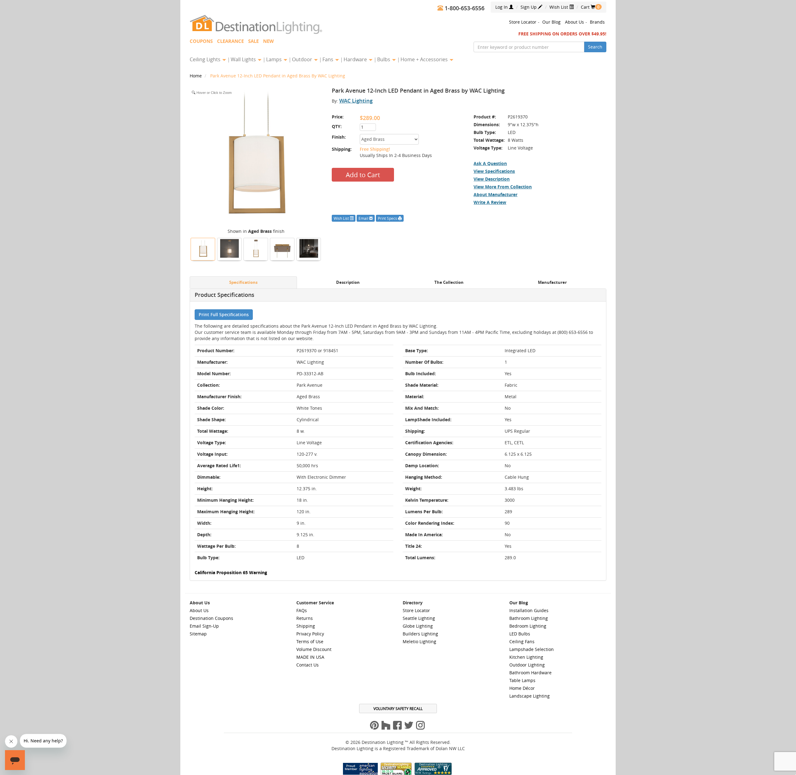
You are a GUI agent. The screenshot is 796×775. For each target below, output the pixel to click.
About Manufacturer (495, 194)
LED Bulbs (519, 634)
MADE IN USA (310, 657)
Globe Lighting (418, 626)
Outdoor (302, 59)
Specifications (243, 282)
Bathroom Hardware (530, 673)
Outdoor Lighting (527, 665)
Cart (588, 7)
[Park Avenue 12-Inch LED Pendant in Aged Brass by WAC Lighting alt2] (229, 248)
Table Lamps (522, 680)
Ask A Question (490, 163)
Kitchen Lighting (526, 657)
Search (595, 47)
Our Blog (551, 22)
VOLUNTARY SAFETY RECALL (398, 708)
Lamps (274, 59)
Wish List (559, 7)
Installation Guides (528, 610)
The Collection (449, 282)
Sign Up (529, 7)
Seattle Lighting (419, 618)
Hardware (356, 59)
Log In (502, 7)
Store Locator (522, 22)
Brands (597, 22)
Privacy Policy (310, 634)
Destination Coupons (211, 618)
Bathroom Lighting (528, 618)
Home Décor (522, 688)
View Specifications (494, 171)
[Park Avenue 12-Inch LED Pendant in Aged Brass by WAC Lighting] (203, 248)
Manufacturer (552, 282)
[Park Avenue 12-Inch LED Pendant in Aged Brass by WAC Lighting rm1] (308, 248)
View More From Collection (503, 187)
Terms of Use (309, 641)
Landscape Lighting (529, 696)
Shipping (305, 626)
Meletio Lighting (419, 641)
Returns (304, 618)
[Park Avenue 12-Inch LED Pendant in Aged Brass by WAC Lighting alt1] (256, 248)
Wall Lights (244, 59)
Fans (328, 59)
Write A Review (490, 202)
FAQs (301, 610)
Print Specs (388, 218)
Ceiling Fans (522, 641)
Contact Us (307, 665)
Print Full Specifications (224, 314)
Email (364, 218)
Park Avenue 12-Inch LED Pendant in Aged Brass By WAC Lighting (277, 76)
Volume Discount (313, 649)
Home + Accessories (424, 59)
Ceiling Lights (206, 59)
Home (196, 76)
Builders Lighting (420, 634)
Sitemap (198, 634)
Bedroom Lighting (527, 626)
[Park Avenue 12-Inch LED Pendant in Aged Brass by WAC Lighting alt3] (282, 248)
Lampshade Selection (531, 649)
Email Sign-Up (204, 626)
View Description (492, 179)
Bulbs (384, 59)
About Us (574, 22)
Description (348, 282)
